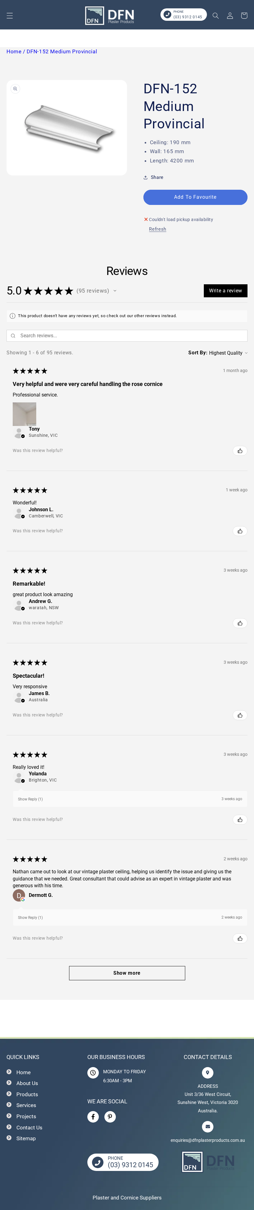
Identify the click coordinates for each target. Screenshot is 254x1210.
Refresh (157, 229)
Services (26, 1105)
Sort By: (198, 353)
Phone (178, 11)
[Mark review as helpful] (240, 451)
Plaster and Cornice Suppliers (127, 1197)
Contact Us (29, 1127)
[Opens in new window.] (22, 899)
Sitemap (26, 1138)
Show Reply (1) (30, 799)
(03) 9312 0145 (187, 17)
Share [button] (157, 177)
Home (23, 1072)
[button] (9, 15)
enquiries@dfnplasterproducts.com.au (208, 1140)
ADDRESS (208, 1086)
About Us (27, 1083)
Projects (26, 1116)
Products (27, 1094)
